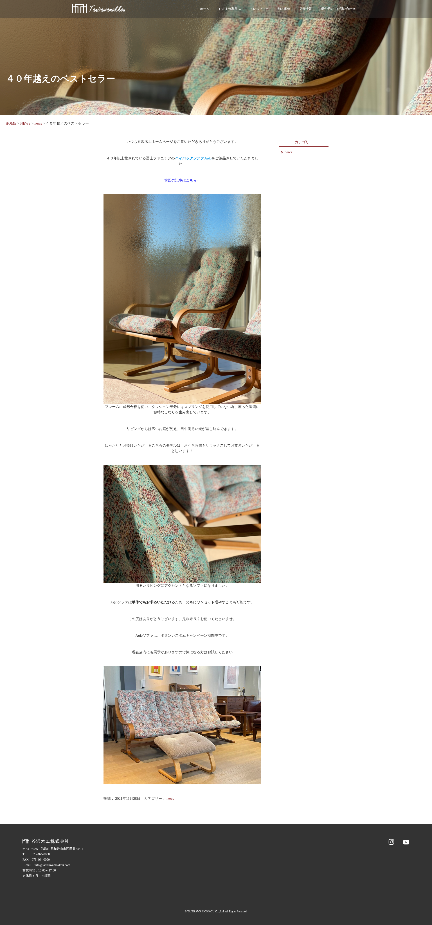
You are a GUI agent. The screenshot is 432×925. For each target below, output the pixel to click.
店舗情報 (305, 9)
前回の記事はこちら (180, 180)
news (170, 798)
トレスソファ (259, 9)
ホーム (204, 9)
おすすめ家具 (227, 9)
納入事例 (284, 9)
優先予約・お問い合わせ (338, 9)
